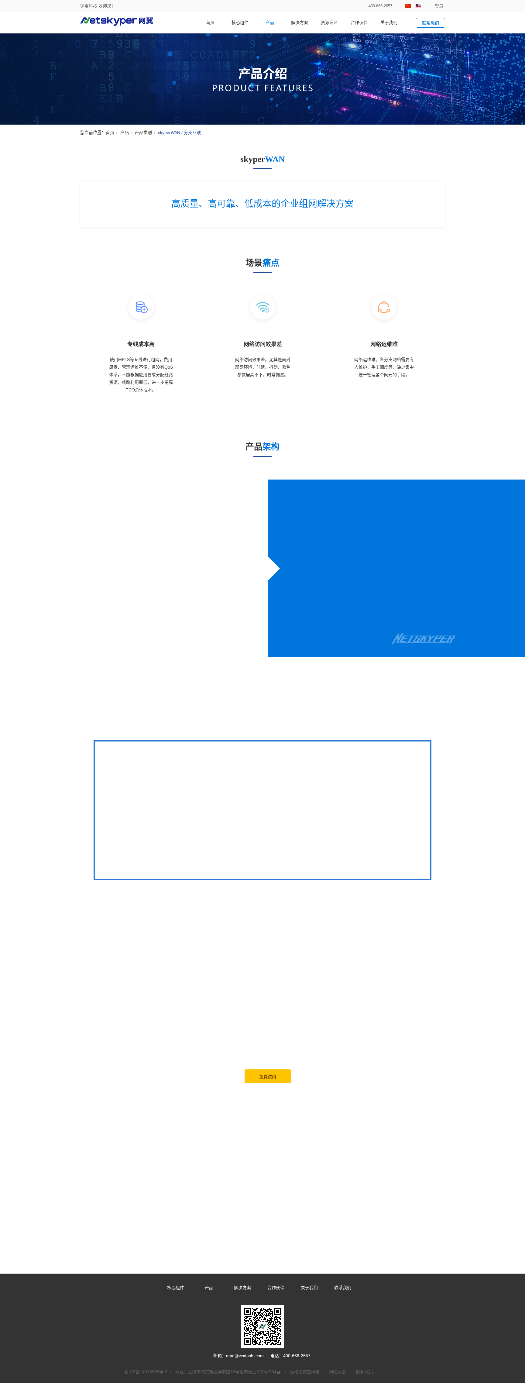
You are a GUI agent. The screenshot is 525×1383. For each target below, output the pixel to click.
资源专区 (329, 22)
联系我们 (342, 1287)
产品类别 (143, 132)
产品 (270, 22)
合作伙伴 (359, 22)
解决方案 (299, 22)
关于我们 (388, 22)
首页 (210, 22)
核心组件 (240, 22)
